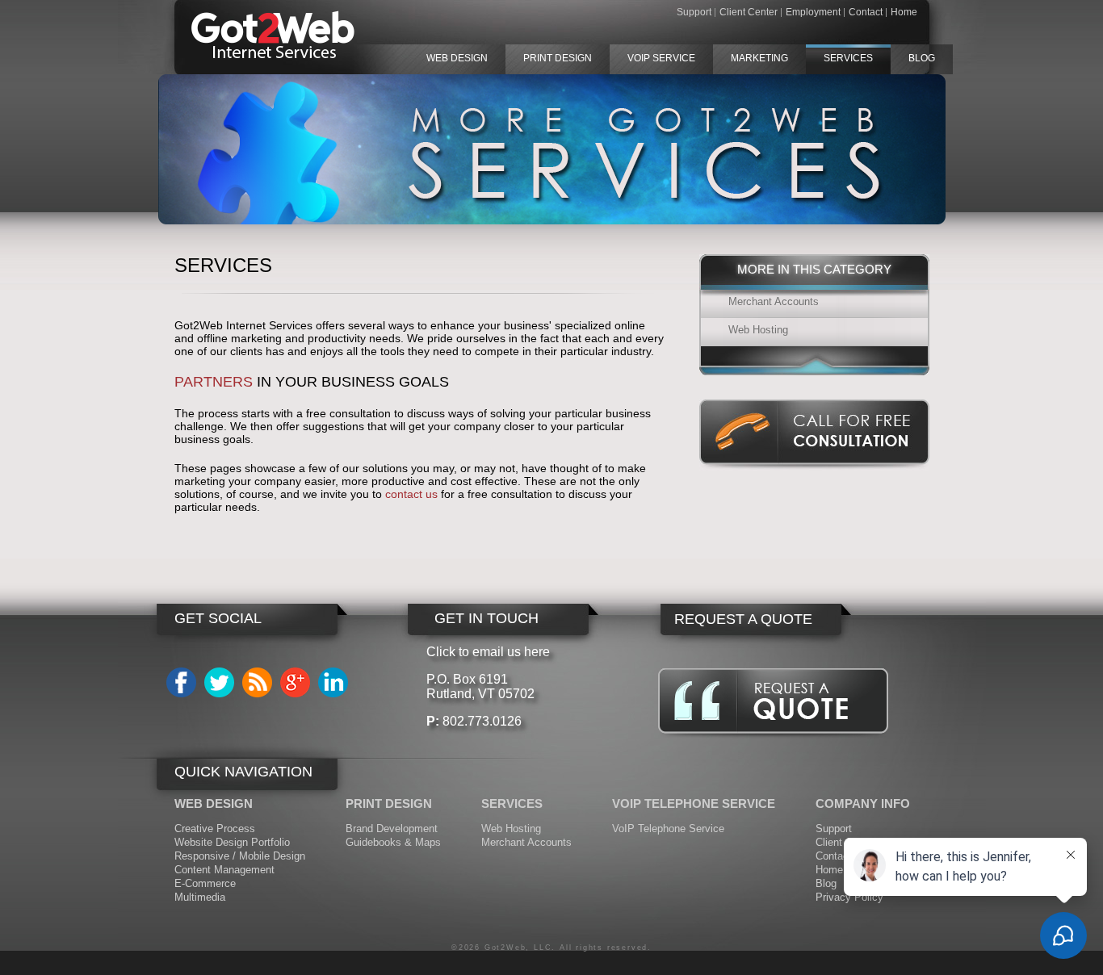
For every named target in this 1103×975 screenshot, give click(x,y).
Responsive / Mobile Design (239, 856)
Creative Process (214, 828)
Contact (866, 12)
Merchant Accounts (773, 301)
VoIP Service (661, 58)
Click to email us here (488, 652)
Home (904, 12)
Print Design (557, 58)
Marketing (759, 58)
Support (694, 12)
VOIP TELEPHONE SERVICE (693, 803)
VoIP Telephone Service (668, 828)
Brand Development (392, 828)
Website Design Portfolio (232, 842)
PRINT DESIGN (389, 803)
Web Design (457, 58)
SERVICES (512, 803)
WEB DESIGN (213, 803)
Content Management (224, 870)
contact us (411, 494)
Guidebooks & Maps (393, 842)
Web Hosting (758, 330)
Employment (813, 12)
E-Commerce (205, 883)
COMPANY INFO (863, 803)
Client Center (748, 12)
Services (848, 58)
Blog (921, 58)
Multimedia (199, 897)
